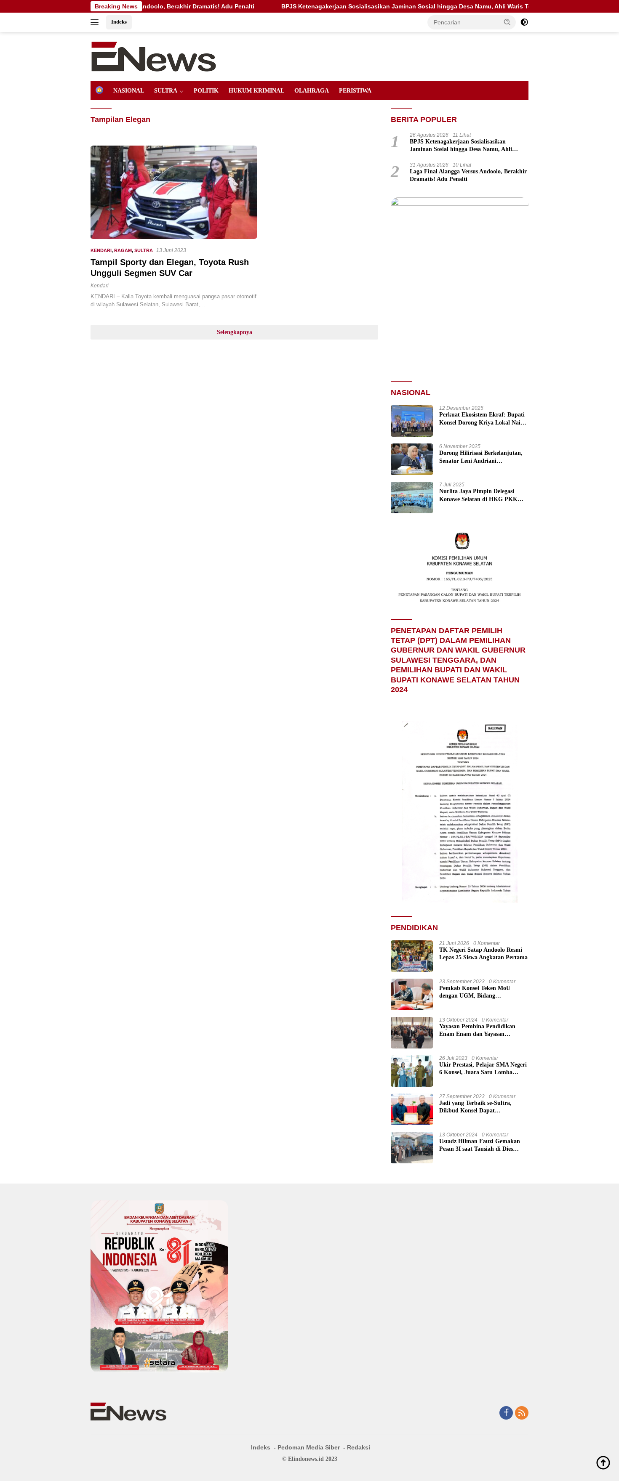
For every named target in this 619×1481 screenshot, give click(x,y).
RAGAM (123, 250)
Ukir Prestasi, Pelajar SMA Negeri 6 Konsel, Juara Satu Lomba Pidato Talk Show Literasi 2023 (483, 1069)
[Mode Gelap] (524, 22)
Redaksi (358, 1447)
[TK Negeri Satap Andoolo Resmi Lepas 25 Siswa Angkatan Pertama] (412, 956)
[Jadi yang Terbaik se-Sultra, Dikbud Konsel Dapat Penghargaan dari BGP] (412, 1109)
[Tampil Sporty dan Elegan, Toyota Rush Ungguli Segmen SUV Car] (174, 192)
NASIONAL (128, 91)
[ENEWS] (154, 56)
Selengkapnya (234, 332)
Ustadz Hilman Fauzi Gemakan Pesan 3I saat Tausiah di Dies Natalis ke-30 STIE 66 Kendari (479, 1145)
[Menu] (96, 22)
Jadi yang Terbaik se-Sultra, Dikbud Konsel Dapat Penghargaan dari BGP (475, 1107)
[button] (507, 22)
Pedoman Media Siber (308, 1447)
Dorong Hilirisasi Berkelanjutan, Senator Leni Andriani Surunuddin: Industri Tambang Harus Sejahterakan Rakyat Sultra (481, 457)
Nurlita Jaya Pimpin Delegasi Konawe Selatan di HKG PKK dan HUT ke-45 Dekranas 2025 (478, 495)
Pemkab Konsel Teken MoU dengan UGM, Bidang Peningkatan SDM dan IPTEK (478, 992)
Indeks (119, 22)
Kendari (100, 286)
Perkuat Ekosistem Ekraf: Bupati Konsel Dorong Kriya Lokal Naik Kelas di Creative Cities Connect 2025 (482, 418)
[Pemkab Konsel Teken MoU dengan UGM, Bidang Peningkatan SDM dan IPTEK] (412, 994)
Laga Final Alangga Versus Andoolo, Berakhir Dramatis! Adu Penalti (468, 175)
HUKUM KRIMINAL (256, 91)
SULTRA (165, 91)
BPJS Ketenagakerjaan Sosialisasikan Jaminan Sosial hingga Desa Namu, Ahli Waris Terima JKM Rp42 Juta (378, 6)
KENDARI (101, 250)
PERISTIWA (355, 91)
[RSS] (521, 1413)
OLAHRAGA (311, 91)
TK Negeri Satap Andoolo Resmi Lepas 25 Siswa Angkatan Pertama (483, 954)
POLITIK (206, 91)
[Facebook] (506, 1413)
